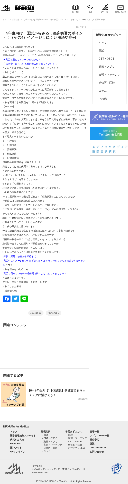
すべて (101, 42)
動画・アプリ (105, 66)
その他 (101, 98)
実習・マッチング (108, 74)
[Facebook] (6, 299)
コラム (101, 90)
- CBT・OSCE (49, 438)
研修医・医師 (105, 82)
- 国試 (45, 435)
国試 (100, 50)
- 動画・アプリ (50, 441)
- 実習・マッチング (52, 444)
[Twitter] (15, 299)
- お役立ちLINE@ (76, 448)
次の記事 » (53, 313)
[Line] (24, 299)
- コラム (46, 451)
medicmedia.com (40, 472)
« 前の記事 (36, 313)
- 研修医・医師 (50, 448)
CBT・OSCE (105, 58)
